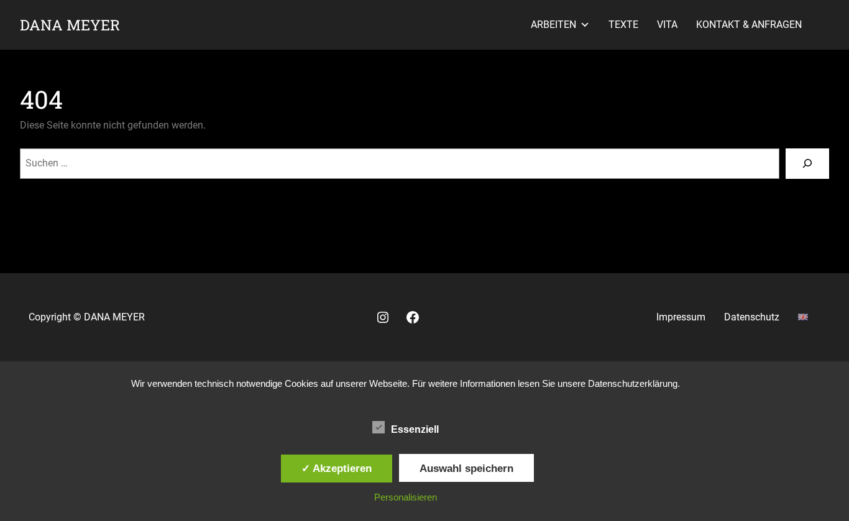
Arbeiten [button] (553, 24)
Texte (623, 24)
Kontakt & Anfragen (749, 24)
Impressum (680, 317)
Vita (667, 24)
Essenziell (415, 429)
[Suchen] (807, 163)
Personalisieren (405, 497)
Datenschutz (751, 317)
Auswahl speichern (466, 468)
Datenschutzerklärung (632, 383)
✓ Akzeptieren (336, 468)
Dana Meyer (70, 24)
